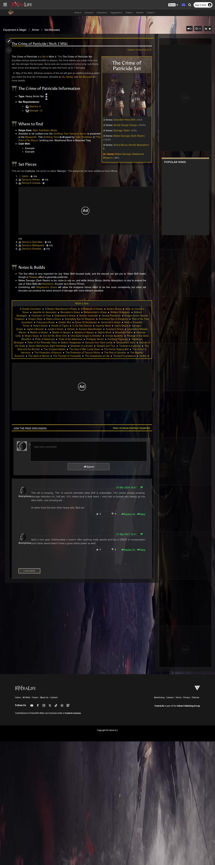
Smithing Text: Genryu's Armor (70, 133)
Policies (195, 697)
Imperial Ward (103, 325)
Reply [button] (142, 514)
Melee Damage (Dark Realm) (129, 135)
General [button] (88, 12)
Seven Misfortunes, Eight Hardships (48, 345)
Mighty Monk (104, 332)
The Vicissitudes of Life (97, 356)
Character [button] (101, 12)
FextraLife (159, 706)
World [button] (139, 12)
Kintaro (71, 329)
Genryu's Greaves (31, 248)
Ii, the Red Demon (82, 325)
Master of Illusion (39, 332)
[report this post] (141, 487)
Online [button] (128, 12)
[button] (173, 5)
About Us (44, 697)
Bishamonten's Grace (95, 312)
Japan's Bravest (35, 329)
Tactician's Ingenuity (130, 345)
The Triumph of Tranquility (67, 356)
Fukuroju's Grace (45, 322)
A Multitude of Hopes (92, 308)
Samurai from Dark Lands (98, 342)
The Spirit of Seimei (38, 356)
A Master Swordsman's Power (61, 308)
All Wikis (26, 697)
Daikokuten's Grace (65, 315)
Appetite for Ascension (45, 312)
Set (44, 56)
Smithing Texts (51, 137)
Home (18, 697)
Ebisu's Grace (53, 319)
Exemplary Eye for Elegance (80, 319)
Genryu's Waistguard (33, 245)
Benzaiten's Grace (70, 312)
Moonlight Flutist (124, 332)
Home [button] (77, 12)
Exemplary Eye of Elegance (113, 319)
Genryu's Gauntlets (32, 241)
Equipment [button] (115, 12)
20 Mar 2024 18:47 (126, 487)
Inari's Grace (121, 325)
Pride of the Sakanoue (70, 339)
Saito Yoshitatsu (83, 137)
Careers (170, 697)
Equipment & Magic (15, 29)
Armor (35, 29)
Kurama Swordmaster (90, 329)
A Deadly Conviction (30, 308)
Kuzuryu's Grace (114, 329)
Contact (54, 697)
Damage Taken (122, 130)
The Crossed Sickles (55, 349)
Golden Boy (65, 322)
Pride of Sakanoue (45, 339)
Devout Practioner (111, 315)
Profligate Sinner (95, 339)
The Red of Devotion (115, 352)
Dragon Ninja (35, 319)
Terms (178, 697)
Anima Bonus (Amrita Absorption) (131, 144)
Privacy (186, 697)
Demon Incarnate (88, 315)
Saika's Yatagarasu (71, 342)
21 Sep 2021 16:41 (126, 534)
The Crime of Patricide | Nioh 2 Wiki (40, 44)
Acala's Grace (114, 308)
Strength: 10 (35, 110)
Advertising (159, 697)
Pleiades (33, 277)
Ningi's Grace (32, 335)
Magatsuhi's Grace (46, 287)
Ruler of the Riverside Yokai (42, 342)
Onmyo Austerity (114, 335)
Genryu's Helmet (31, 179)
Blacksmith (31, 137)
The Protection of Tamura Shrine (83, 352)
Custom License (73, 713)
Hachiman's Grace (110, 322)
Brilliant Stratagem (120, 312)
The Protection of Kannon (48, 352)
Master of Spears (61, 332)
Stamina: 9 (35, 106)
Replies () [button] (129, 514)
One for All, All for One (55, 335)
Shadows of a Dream (82, 345)
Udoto (25, 176)
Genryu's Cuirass (31, 182)
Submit (90, 466)
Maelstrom (48, 283)
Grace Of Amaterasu (86, 322)
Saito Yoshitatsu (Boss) (45, 130)
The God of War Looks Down (84, 349)
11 (199, 28)
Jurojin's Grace (55, 329)
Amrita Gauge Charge (125, 125)
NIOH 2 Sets (82, 303)
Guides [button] (150, 12)
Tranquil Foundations (124, 356)
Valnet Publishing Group (188, 706)
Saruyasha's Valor (125, 342)
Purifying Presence (118, 339)
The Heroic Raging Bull (116, 349)
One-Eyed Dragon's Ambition (86, 335)
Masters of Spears (84, 332)
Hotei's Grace (40, 325)
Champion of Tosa (41, 315)
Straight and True (106, 345)
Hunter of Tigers (60, 325)
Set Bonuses (52, 29)
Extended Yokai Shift (124, 119)
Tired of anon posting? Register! (131, 428)
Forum (35, 697)
